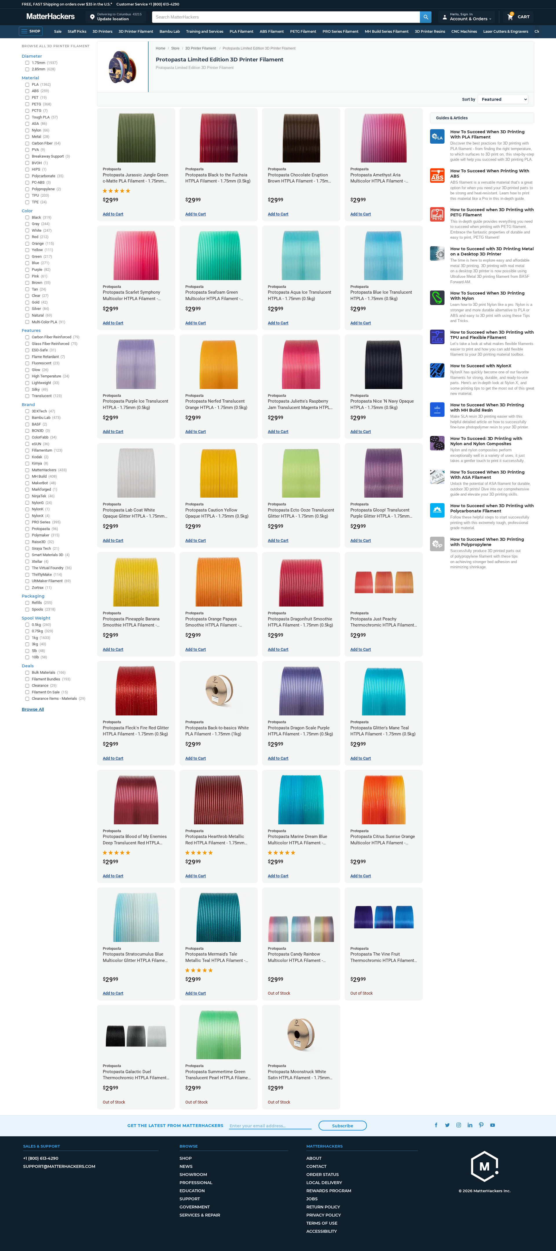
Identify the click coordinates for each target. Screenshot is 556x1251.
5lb (38, 651)
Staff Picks (77, 31)
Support (190, 1198)
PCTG (40, 110)
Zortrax (42, 587)
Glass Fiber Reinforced (55, 343)
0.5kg (41, 624)
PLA (41, 84)
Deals (28, 666)
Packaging (33, 596)
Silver (40, 308)
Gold (40, 302)
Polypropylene (46, 189)
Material (30, 78)
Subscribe (342, 1125)
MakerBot (44, 483)
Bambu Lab (170, 31)
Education (192, 1190)
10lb (39, 657)
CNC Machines (464, 31)
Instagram (458, 1125)
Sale (57, 31)
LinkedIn (470, 1125)
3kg (39, 644)
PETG (42, 104)
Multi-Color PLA (48, 322)
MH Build (44, 476)
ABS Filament (272, 31)
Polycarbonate (48, 176)
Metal (41, 136)
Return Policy (323, 1207)
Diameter (32, 56)
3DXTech (43, 411)
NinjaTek (43, 496)
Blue (41, 263)
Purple (41, 269)
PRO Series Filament (341, 31)
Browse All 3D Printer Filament (56, 46)
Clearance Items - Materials (58, 698)
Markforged (44, 489)
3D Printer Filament (136, 31)
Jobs (312, 1198)
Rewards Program (328, 1190)
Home (160, 48)
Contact (316, 1166)
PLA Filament (241, 31)
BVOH (40, 163)
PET (39, 97)
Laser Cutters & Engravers (505, 31)
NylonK (41, 509)
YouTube (492, 1125)
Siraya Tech (45, 548)
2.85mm (44, 69)
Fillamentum (47, 450)
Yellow (42, 250)
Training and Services (204, 31)
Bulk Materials (49, 672)
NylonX (41, 516)
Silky (40, 389)
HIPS (39, 169)
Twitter (447, 1125)
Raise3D (43, 542)
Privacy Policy (323, 1215)
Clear (40, 295)
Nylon (41, 130)
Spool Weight (36, 618)
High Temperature (51, 376)
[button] (115, 17)
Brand (28, 404)
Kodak (40, 457)
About (313, 1158)
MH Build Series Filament (387, 31)
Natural (42, 315)
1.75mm (45, 63)
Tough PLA (45, 117)
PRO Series (46, 522)
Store (175, 48)
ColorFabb (44, 437)
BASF (39, 424)
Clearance (44, 685)
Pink (39, 276)
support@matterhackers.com (59, 1166)
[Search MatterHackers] (425, 17)
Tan (39, 289)
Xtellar (40, 561)
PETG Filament (303, 31)
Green (42, 256)
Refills (42, 602)
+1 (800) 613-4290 (164, 4)
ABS (40, 91)
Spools (44, 609)
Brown (41, 282)
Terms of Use (321, 1223)
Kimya (40, 463)
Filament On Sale (50, 692)
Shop (186, 1158)
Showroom (193, 1174)
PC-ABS (41, 182)
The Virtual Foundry (52, 568)
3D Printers (102, 31)
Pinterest (481, 1125)
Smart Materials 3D (51, 555)
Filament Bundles (51, 679)
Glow (40, 370)
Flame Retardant (48, 357)
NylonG (42, 503)
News (186, 1166)
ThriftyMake (47, 574)
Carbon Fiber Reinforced (56, 337)
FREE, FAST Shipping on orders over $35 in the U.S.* (67, 4)
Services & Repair (200, 1215)
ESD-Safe (44, 350)
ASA (39, 123)
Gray (41, 224)
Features (31, 330)
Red (40, 237)
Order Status (322, 1174)
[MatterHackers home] (51, 17)
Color (27, 210)
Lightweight (45, 383)
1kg (41, 637)
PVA (38, 149)
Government (195, 1207)
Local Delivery (324, 1182)
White (42, 230)
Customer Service (132, 4)
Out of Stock (279, 993)
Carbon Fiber (46, 143)
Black (42, 217)
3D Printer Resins (430, 31)
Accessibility (321, 1231)
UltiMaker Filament (51, 581)
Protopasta (45, 529)
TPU (40, 195)
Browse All (33, 709)
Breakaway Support (51, 156)
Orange (43, 243)
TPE (39, 202)
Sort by (468, 99)
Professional (196, 1182)
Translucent (47, 396)
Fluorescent (46, 363)
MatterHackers (49, 470)
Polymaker (46, 535)
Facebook (436, 1125)
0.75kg (42, 631)
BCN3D (41, 430)
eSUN (41, 444)
